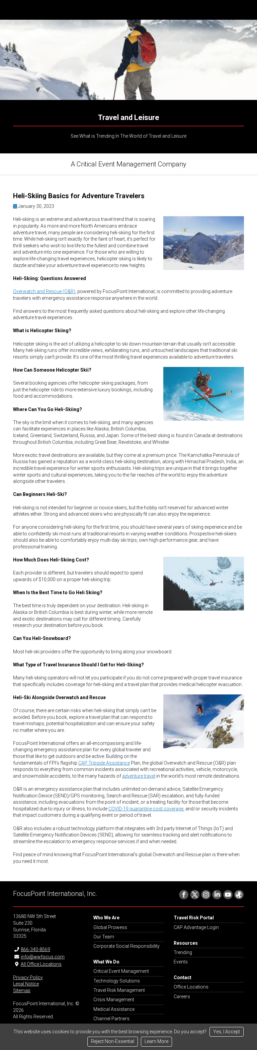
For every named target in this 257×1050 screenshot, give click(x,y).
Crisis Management (113, 999)
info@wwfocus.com (43, 956)
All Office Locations (41, 964)
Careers (182, 996)
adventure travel (138, 776)
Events (181, 961)
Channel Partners (111, 1018)
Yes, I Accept (226, 1031)
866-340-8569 (35, 949)
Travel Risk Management (119, 990)
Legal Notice (26, 984)
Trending (183, 952)
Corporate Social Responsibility (126, 946)
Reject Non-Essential (112, 1041)
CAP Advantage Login (196, 927)
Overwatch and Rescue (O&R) (44, 291)
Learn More (156, 1041)
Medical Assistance (114, 1009)
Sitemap (21, 990)
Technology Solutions (116, 980)
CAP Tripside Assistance (104, 763)
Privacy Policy (28, 977)
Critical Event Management (121, 971)
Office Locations (191, 987)
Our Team (103, 936)
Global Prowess (110, 927)
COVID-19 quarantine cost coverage (145, 808)
